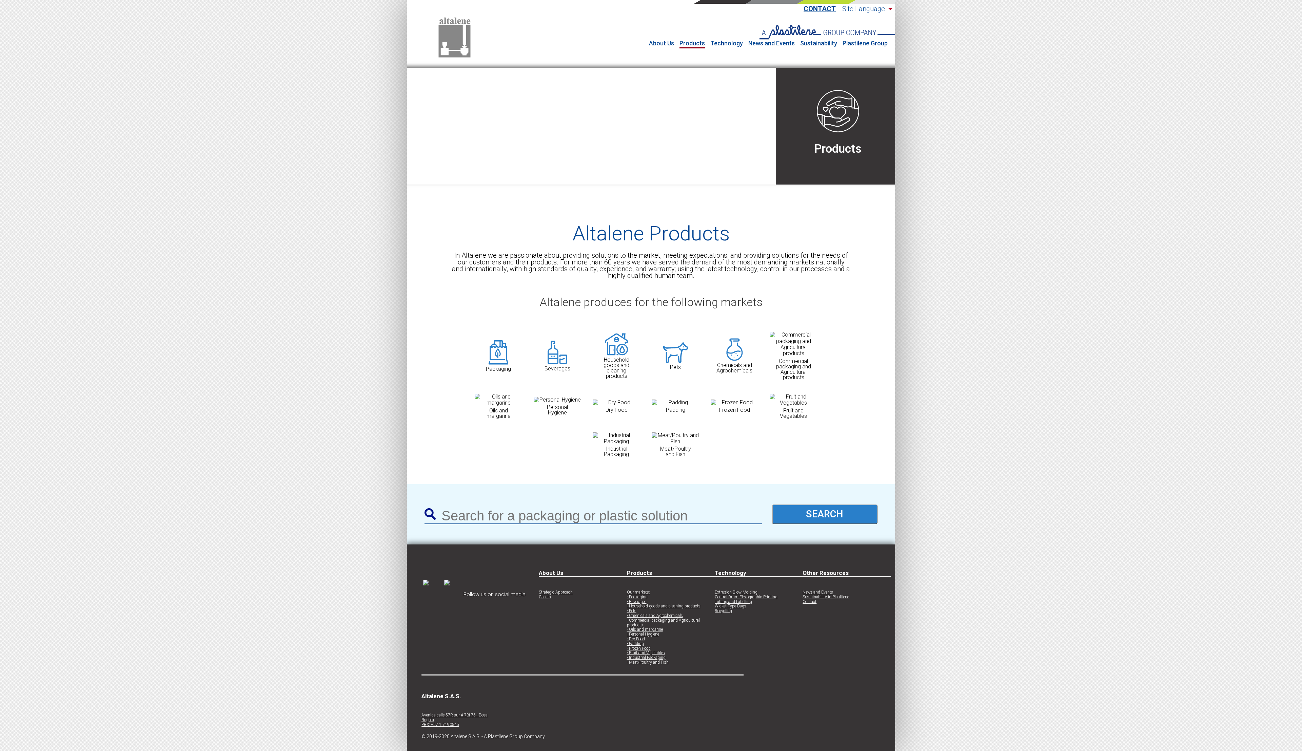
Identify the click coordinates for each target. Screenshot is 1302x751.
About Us (661, 43)
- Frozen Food (639, 648)
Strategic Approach (556, 592)
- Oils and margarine (645, 629)
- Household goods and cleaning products (664, 606)
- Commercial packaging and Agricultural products (663, 622)
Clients (545, 597)
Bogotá (427, 720)
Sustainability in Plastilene (826, 597)
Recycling (723, 611)
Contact (820, 9)
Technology (726, 43)
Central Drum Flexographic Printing (746, 597)
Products (692, 43)
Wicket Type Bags (730, 606)
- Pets (631, 611)
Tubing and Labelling (733, 602)
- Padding (635, 644)
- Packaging (637, 597)
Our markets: (638, 592)
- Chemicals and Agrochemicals (655, 616)
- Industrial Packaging (646, 658)
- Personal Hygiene (643, 634)
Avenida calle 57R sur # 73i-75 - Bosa (454, 715)
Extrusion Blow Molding (736, 592)
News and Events (771, 43)
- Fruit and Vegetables (646, 653)
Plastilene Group (865, 43)
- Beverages (637, 602)
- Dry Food (636, 639)
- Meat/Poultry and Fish (648, 662)
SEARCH (824, 514)
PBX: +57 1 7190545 (440, 725)
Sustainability (818, 43)
